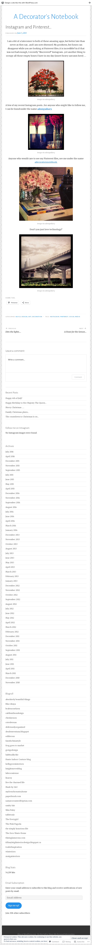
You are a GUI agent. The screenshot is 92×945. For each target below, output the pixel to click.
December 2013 (13, 535)
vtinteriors (11, 852)
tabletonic (10, 815)
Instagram (54, 316)
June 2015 (10, 479)
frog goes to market (15, 745)
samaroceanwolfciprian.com (19, 801)
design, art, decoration (32, 316)
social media (74, 316)
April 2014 (10, 521)
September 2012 (13, 599)
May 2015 (10, 484)
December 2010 (13, 678)
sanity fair (10, 805)
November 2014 (13, 498)
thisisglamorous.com (15, 838)
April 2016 (10, 456)
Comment (78, 377)
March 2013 (11, 572)
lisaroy (9, 778)
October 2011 (11, 645)
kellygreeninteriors (15, 764)
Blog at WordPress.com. (26, 934)
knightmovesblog (14, 769)
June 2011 (10, 664)
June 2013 (10, 558)
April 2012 (10, 622)
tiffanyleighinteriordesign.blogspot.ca (23, 842)
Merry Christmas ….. (15, 407)
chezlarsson (11, 718)
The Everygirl (12, 819)
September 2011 (13, 650)
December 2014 (13, 493)
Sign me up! (13, 905)
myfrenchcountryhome (16, 792)
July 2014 (10, 512)
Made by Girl (11, 787)
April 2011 (10, 669)
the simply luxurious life (17, 829)
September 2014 (13, 502)
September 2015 (13, 470)
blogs (18, 316)
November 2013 (13, 539)
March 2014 (11, 526)
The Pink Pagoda (13, 824)
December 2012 (13, 586)
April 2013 (10, 567)
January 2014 (11, 530)
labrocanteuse (12, 773)
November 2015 (13, 466)
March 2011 (11, 673)
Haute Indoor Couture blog (18, 759)
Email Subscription (15, 883)
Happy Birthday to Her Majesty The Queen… (26, 403)
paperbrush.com (13, 796)
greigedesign (12, 750)
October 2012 (11, 595)
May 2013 (10, 562)
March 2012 (11, 627)
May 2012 (10, 618)
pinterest (64, 316)
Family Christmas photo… (17, 412)
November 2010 (13, 682)
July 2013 (10, 553)
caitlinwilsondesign (15, 713)
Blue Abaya (11, 704)
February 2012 (12, 632)
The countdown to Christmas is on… (22, 417)
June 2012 (10, 613)
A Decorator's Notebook (46, 16)
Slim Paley (10, 810)
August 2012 (11, 604)
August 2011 (11, 655)
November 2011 (13, 641)
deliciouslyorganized (15, 727)
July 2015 (9, 475)
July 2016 (9, 452)
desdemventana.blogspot (17, 732)
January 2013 (11, 581)
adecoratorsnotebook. (46, 162)
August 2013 (11, 549)
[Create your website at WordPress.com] (46, 2)
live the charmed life (15, 782)
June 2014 (10, 516)
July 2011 (9, 659)
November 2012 (13, 590)
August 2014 (11, 507)
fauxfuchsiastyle (13, 741)
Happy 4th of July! (14, 398)
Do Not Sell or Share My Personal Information (56, 934)
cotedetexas (11, 722)
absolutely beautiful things (18, 699)
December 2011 (12, 636)
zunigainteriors (13, 856)
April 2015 (10, 489)
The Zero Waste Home (16, 833)
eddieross (10, 736)
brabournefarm (13, 709)
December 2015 (12, 461)
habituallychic (12, 755)
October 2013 (11, 544)
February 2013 (12, 576)
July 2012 (10, 609)
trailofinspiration (14, 847)
